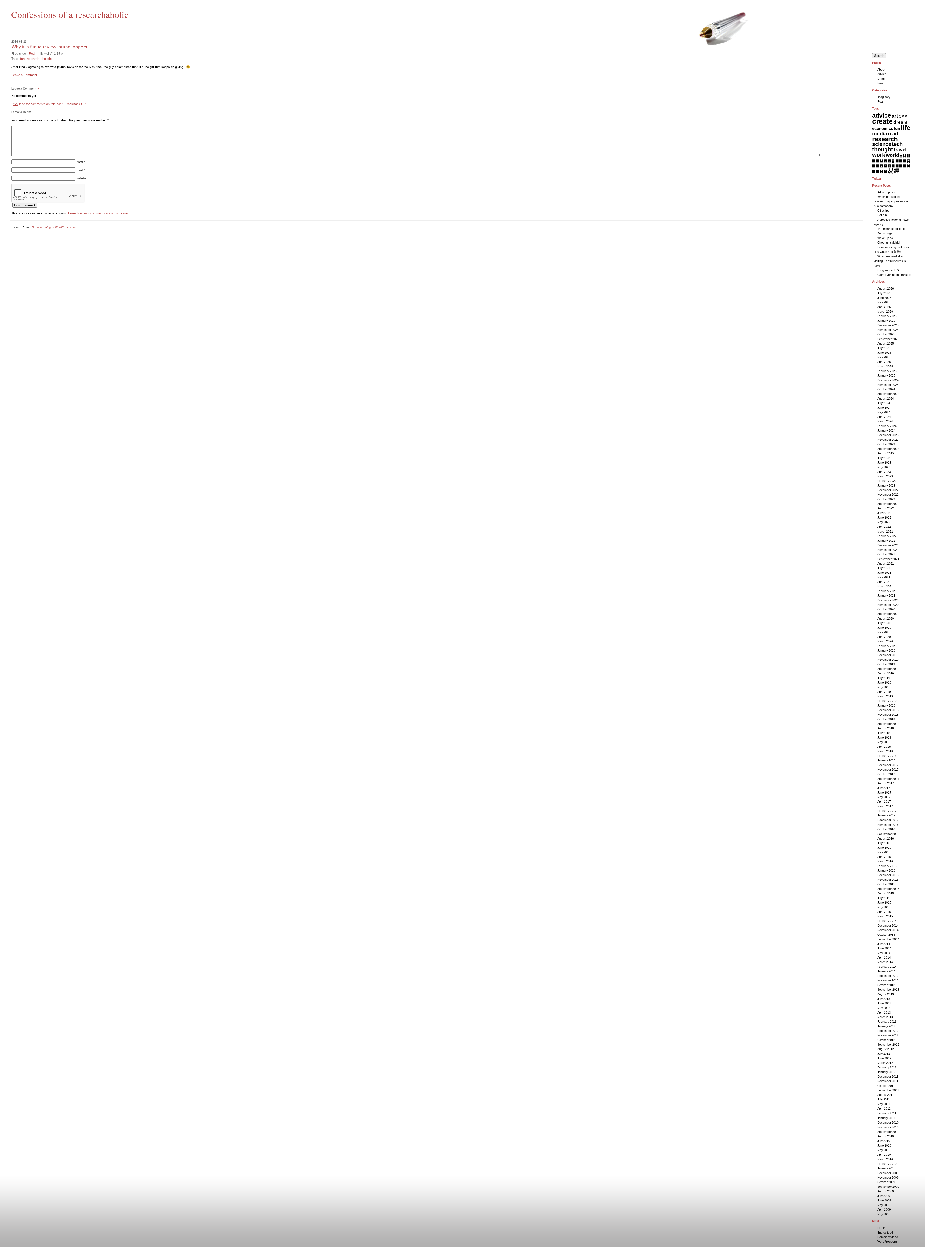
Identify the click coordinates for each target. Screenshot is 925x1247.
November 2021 (888, 549)
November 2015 (888, 879)
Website (81, 178)
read (893, 133)
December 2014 (888, 925)
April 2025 (884, 361)
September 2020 (888, 614)
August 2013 (885, 994)
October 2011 (886, 1085)
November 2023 (888, 439)
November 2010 (888, 1127)
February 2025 (887, 371)
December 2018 (888, 710)
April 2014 (884, 957)
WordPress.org (887, 1241)
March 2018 (885, 751)
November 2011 (887, 1081)
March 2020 (885, 641)
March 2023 (885, 476)
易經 (894, 170)
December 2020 (888, 600)
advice (881, 115)
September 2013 (888, 989)
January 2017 (886, 815)
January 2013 (886, 1026)
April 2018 (884, 746)
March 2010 (885, 1159)
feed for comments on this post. (38, 104)
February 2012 (887, 1067)
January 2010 (886, 1168)
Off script (883, 210)
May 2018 (883, 742)
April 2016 (884, 856)
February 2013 (887, 1021)
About (881, 69)
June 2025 (884, 352)
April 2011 (884, 1108)
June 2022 (884, 517)
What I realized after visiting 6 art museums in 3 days (891, 261)
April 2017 (884, 801)
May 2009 (883, 1205)
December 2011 (887, 1076)
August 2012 (885, 1049)
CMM (903, 116)
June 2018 (884, 737)
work (878, 155)
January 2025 (886, 375)
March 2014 (885, 962)
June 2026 (884, 297)
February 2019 (887, 701)
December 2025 (888, 325)
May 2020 (883, 632)
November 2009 (888, 1177)
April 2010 (884, 1154)
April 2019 (884, 691)
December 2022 (888, 490)
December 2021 (888, 545)
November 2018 (888, 714)
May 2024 (883, 412)
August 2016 (885, 838)
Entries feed (885, 1232)
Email (81, 170)
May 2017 (883, 797)
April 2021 (884, 581)
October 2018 (886, 719)
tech (897, 144)
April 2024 (884, 416)
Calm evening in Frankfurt (894, 274)
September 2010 (888, 1131)
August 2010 (885, 1136)
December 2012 (888, 1030)
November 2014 (888, 930)
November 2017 (888, 769)
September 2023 (888, 448)
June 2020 (884, 627)
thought (46, 58)
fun (22, 58)
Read (881, 83)
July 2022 (883, 513)
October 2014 (886, 934)
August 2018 (885, 728)
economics (882, 128)
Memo (881, 78)
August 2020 (885, 618)
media (879, 133)
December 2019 (888, 655)
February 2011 (886, 1113)
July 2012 (883, 1053)
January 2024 (886, 430)
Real (32, 53)
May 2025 (883, 357)
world (892, 155)
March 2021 (885, 586)
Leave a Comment (24, 75)
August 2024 (885, 398)
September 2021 (888, 559)
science (881, 144)
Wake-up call (885, 238)
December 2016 (888, 820)
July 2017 (883, 788)
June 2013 (884, 1003)
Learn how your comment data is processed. (99, 213)
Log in (881, 1228)
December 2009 (888, 1173)
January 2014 (886, 971)
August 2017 (885, 783)
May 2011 (883, 1104)
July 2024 (883, 403)
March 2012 (885, 1062)
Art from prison (886, 192)
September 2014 (888, 939)
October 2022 (886, 499)
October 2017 (886, 774)
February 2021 (887, 591)
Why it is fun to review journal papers (49, 46)
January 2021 (886, 595)
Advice (881, 74)
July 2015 (883, 898)
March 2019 (885, 696)
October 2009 (886, 1182)
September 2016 (888, 834)
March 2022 (885, 531)
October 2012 (886, 1040)
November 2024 (888, 384)
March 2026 (885, 311)
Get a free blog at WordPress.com (54, 227)
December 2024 (888, 380)
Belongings (884, 233)
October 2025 (886, 334)
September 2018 (888, 723)
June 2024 (884, 407)
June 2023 (884, 462)
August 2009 (885, 1191)
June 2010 (884, 1145)
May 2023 (883, 467)
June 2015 (884, 902)
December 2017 (888, 765)
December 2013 (888, 975)
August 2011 (885, 1095)
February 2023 (887, 481)
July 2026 (883, 293)
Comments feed (887, 1237)
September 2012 (888, 1044)
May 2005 (883, 1214)
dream (900, 122)
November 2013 (888, 980)
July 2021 (883, 568)
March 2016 (885, 861)
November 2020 (888, 604)
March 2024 (885, 421)
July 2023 (883, 458)
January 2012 (886, 1072)
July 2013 (883, 998)
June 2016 (884, 847)
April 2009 (884, 1209)
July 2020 (883, 623)
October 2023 (886, 444)
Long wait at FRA (888, 270)
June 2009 (884, 1200)
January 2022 (886, 540)
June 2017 (884, 792)
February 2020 (887, 646)
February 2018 (887, 755)
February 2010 (887, 1163)
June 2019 (884, 682)
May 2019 (883, 687)
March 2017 (885, 806)
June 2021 (884, 572)
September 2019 (888, 668)
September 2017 (888, 778)
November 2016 (888, 824)
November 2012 (888, 1035)
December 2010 (888, 1122)
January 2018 (886, 760)
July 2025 (883, 348)
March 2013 (885, 1017)
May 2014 (883, 953)
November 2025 (888, 329)
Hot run (882, 215)
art (895, 116)
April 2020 (884, 636)
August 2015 (885, 893)
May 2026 (883, 302)
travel (900, 149)
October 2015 (886, 884)
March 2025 (885, 366)
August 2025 (885, 343)
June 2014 (884, 948)
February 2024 (887, 426)
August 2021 (885, 563)
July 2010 (883, 1141)
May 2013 (883, 1008)
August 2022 (885, 508)
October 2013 (886, 985)
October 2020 (886, 609)
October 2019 (886, 664)
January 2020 (886, 650)
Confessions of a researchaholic (69, 14)
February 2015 (887, 921)
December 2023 (888, 435)
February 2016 (887, 866)
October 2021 (886, 554)
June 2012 (884, 1058)
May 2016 (883, 852)
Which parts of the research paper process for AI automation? (891, 201)
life (905, 127)
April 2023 (884, 471)
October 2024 (886, 389)
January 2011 (886, 1118)
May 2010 (883, 1150)
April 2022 (884, 526)
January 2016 (886, 870)
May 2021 (883, 577)
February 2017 (887, 810)
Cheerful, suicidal (888, 242)
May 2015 (883, 907)
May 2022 (883, 522)
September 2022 (888, 503)
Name (81, 161)
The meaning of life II (891, 228)
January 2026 (886, 320)
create (882, 121)
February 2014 (887, 966)
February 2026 (887, 316)
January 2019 (886, 705)
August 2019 (885, 673)
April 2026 (884, 307)
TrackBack (75, 104)
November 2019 (888, 659)
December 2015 (888, 875)
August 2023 (885, 453)
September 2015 (888, 888)
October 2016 (886, 829)
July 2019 (883, 678)
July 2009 (883, 1195)
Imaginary (883, 97)
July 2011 (883, 1099)
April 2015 (884, 911)
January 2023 (886, 485)
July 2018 (883, 733)
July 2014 (883, 943)
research (33, 58)
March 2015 (885, 916)
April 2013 (884, 1012)
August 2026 (885, 288)
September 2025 (888, 339)
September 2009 (888, 1186)
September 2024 (888, 394)
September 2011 (888, 1090)
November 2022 (888, 494)
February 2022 (887, 536)
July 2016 (883, 843)
